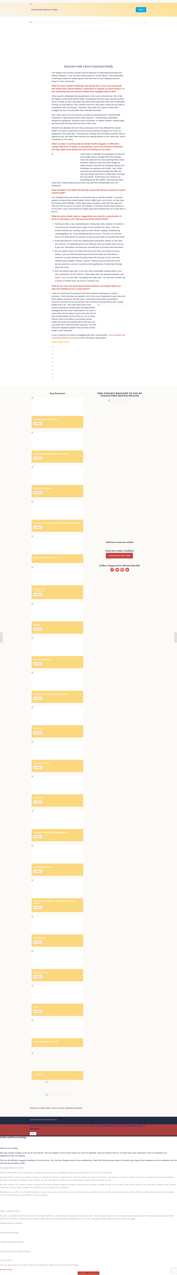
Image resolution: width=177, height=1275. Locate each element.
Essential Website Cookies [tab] (12, 1168)
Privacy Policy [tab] (6, 1260)
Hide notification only (93, 1273)
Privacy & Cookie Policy (40, 1108)
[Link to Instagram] (137, 1)
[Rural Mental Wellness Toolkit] (43, 10)
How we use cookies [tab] (9, 1148)
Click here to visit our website (120, 542)
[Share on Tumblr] (55, 366)
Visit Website (37, 423)
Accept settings (82, 1273)
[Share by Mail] (55, 378)
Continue (33, 1133)
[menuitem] (141, 10)
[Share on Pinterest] (55, 358)
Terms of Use (58, 1108)
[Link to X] (141, 1)
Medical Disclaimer (74, 1108)
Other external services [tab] (10, 1211)
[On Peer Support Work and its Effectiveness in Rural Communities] (175, 637)
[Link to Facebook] (146, 1)
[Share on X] (55, 350)
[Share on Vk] (55, 370)
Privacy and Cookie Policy (125, 1126)
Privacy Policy (6, 1269)
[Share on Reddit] (55, 374)
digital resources (62, 277)
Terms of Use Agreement (101, 1126)
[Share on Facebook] (55, 347)
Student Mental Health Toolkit (119, 556)
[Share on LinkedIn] (55, 362)
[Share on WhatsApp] (55, 354)
